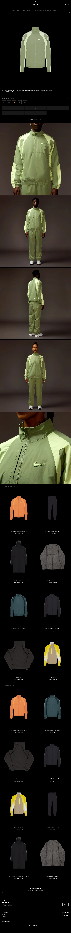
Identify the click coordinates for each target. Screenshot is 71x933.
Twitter (64, 914)
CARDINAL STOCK (30, 10)
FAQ (3, 918)
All (12, 10)
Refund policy (6, 921)
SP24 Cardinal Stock (47, 10)
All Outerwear (17, 10)
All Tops (23, 10)
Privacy (4, 914)
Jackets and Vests (38, 10)
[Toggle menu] (3, 4)
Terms (4, 916)
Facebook (65, 915)
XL (13, 112)
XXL (35, 112)
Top (65, 904)
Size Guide (5, 912)
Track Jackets (56, 10)
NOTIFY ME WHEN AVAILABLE (35, 119)
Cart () (67, 4)
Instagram (65, 912)
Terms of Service (7, 920)
